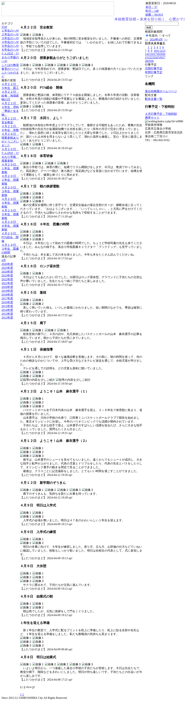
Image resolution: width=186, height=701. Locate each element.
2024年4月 (156, 39)
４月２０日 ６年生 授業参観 (10, 225)
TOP (4, 27)
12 (160, 50)
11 (158, 50)
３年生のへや (10, 38)
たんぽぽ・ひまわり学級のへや (10, 57)
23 (152, 57)
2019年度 (7, 290)
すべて (166, 35)
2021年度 (7, 283)
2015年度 (7, 306)
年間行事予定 (153, 72)
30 (152, 61)
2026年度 (7, 264)
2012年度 (7, 317)
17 (155, 54)
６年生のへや (10, 49)
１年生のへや (10, 30)
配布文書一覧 (153, 98)
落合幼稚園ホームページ (161, 91)
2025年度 (7, 267)
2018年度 (7, 294)
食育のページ (10, 68)
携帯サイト (152, 117)
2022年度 (7, 279)
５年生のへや (10, 45)
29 (149, 61)
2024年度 (7, 271)
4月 (3, 260)
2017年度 (7, 298)
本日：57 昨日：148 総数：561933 (154, 10)
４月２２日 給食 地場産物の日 (10, 95)
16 (152, 54)
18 (158, 54)
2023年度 (7, 275)
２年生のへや (10, 34)
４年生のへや (10, 42)
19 (160, 54)
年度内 (153, 35)
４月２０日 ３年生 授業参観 (10, 191)
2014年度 (7, 309)
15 (149, 54)
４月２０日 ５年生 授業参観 (10, 214)
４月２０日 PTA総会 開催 (10, 237)
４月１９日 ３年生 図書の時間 (10, 248)
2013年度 (7, 313)
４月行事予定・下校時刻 (161, 113)
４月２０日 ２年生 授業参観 (10, 179)
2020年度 (7, 287)
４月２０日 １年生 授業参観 (10, 168)
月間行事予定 (153, 68)
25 (158, 57)
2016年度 (7, 302)
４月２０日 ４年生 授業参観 (10, 202)
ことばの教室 (10, 65)
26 (160, 57)
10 (155, 50)
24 (155, 57)
